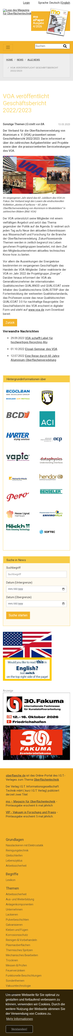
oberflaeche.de (16, 776)
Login (26, 3)
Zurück (10, 322)
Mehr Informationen (19, 1019)
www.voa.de (36, 310)
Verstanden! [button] (19, 1029)
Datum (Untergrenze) (19, 583)
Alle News (33, 59)
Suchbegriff (13, 568)
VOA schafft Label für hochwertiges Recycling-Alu (32, 340)
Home (9, 59)
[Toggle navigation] (8, 47)
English (65, 3)
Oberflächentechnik (46, 780)
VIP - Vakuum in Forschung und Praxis (31, 812)
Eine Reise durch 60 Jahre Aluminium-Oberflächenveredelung (35, 358)
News (20, 59)
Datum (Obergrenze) (19, 597)
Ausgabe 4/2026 (38, 25)
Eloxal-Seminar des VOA (41, 349)
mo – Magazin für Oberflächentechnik (30, 802)
